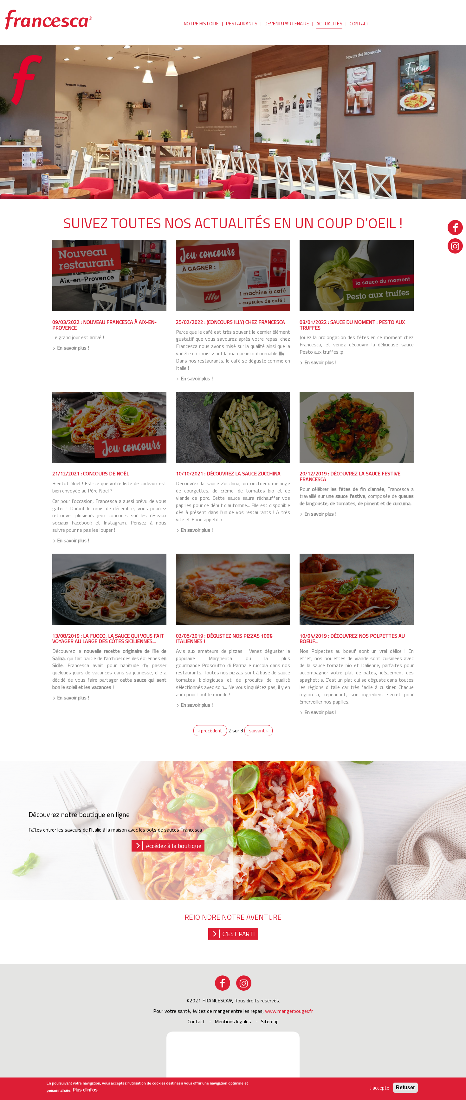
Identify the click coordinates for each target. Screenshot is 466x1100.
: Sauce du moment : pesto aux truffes (352, 324)
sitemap (270, 1021)
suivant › (258, 730)
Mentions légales (233, 1021)
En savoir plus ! (73, 347)
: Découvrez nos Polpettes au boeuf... (352, 638)
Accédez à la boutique (173, 845)
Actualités (329, 23)
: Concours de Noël (90, 473)
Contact (360, 23)
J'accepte (379, 1087)
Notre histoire (201, 23)
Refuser (405, 1087)
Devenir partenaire (287, 23)
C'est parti (239, 933)
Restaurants (241, 23)
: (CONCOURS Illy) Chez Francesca (230, 322)
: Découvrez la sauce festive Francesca (350, 476)
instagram (243, 983)
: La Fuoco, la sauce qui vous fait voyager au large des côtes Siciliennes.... (108, 638)
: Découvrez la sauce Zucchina (228, 473)
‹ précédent (210, 730)
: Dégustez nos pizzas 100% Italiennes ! (224, 638)
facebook (222, 983)
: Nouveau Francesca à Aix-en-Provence (104, 324)
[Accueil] (51, 19)
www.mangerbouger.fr (289, 1011)
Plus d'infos (85, 1090)
